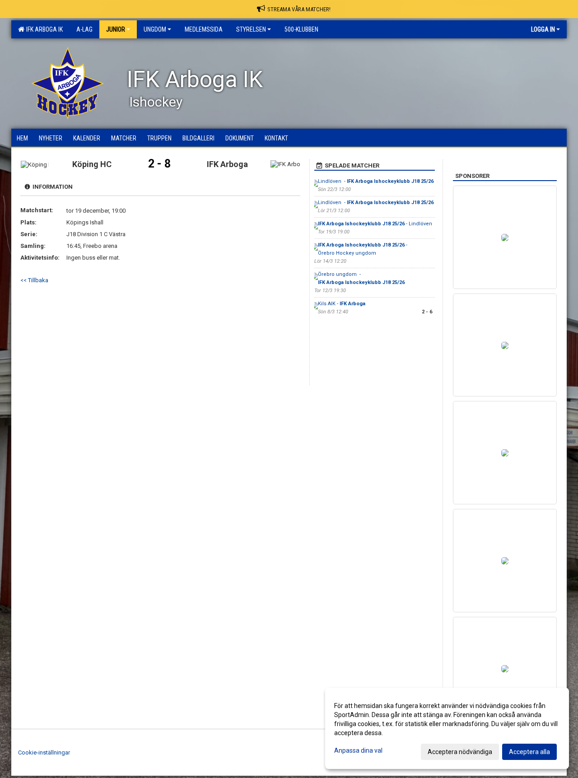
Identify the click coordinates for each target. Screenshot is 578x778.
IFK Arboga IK (43, 29)
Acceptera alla (529, 751)
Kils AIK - (341, 304)
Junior (115, 29)
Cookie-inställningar (44, 752)
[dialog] (447, 728)
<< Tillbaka (34, 280)
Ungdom (155, 29)
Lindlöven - (376, 181)
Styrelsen (251, 29)
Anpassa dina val (358, 750)
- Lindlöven (376, 224)
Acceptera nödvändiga (460, 751)
